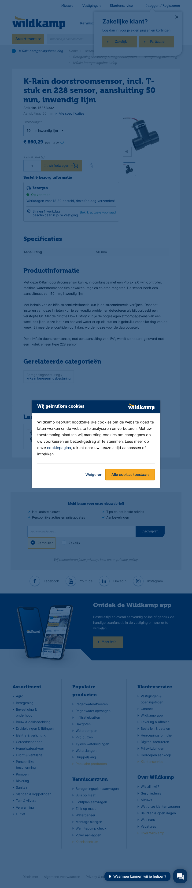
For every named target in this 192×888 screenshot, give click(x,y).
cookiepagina (59, 447)
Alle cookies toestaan (130, 475)
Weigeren (93, 475)
